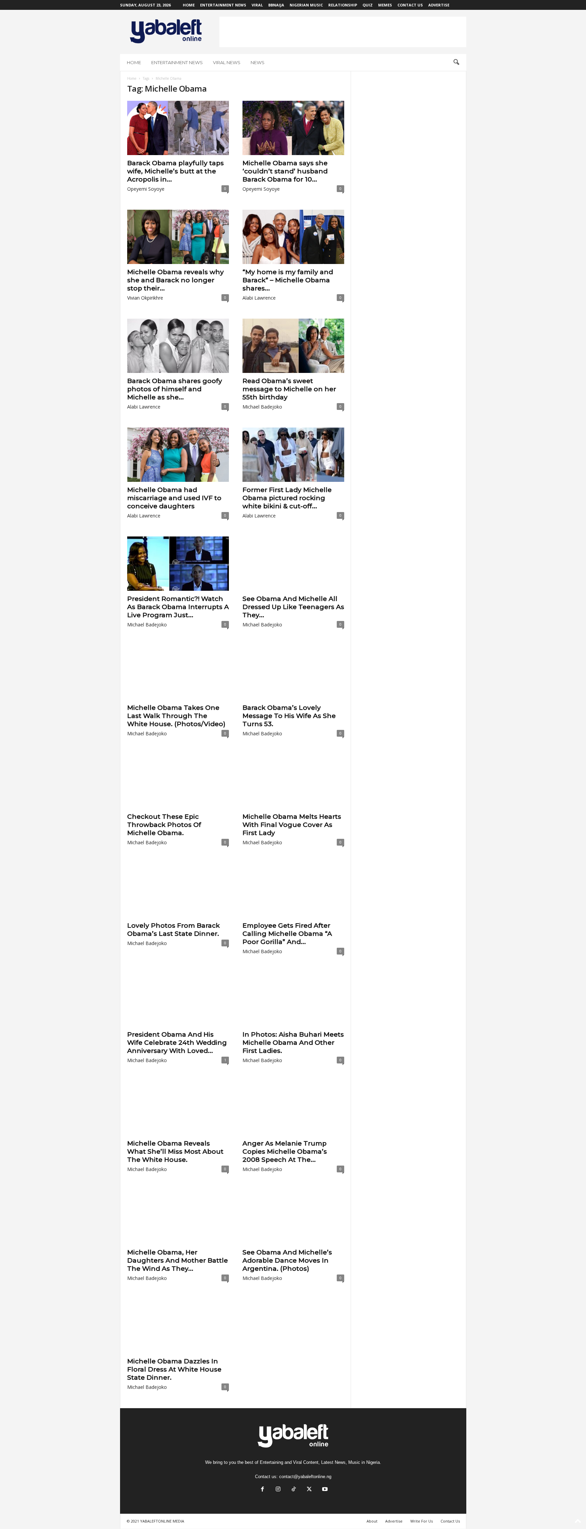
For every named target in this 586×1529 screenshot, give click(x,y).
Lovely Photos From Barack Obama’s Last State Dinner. (173, 930)
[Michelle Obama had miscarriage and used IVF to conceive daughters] (178, 455)
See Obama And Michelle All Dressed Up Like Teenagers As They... (293, 607)
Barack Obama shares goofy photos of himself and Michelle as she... (174, 389)
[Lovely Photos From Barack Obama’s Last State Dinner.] (178, 890)
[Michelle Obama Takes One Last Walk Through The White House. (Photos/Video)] (178, 672)
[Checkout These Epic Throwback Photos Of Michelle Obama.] (178, 781)
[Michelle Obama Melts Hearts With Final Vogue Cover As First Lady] (293, 781)
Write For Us (421, 1521)
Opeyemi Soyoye (145, 189)
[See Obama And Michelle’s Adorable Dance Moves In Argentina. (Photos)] (293, 1217)
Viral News (226, 62)
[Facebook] (262, 1489)
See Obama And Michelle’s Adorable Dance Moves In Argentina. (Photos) (287, 1260)
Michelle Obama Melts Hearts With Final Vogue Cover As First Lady (291, 825)
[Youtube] (324, 1489)
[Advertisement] (342, 32)
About (372, 1521)
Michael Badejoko (262, 406)
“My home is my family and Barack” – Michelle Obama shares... (287, 280)
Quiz (368, 4)
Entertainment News (223, 4)
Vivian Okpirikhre (145, 298)
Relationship (342, 4)
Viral (257, 4)
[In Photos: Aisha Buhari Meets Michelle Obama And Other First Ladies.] (293, 999)
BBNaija (276, 4)
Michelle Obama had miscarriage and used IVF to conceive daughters (174, 498)
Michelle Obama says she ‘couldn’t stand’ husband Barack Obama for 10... (285, 171)
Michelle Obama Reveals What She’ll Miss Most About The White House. (175, 1151)
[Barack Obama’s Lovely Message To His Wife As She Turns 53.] (293, 672)
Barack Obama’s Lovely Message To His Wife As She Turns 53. (289, 716)
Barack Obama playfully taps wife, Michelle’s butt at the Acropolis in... (175, 171)
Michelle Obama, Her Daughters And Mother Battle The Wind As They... (177, 1260)
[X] (309, 1489)
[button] (456, 62)
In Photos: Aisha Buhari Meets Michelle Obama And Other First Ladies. (293, 1043)
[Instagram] (278, 1489)
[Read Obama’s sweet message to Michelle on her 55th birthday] (293, 346)
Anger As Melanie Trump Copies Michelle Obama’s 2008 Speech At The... (284, 1151)
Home (189, 4)
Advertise (438, 4)
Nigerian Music (306, 4)
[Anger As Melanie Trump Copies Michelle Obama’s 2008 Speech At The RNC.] (293, 1108)
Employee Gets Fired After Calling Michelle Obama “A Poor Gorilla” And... (287, 934)
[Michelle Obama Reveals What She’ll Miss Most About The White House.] (178, 1108)
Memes (385, 4)
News (258, 62)
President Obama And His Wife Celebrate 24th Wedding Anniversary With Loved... (177, 1043)
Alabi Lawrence (259, 298)
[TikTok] (293, 1489)
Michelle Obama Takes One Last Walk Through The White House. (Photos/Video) (176, 716)
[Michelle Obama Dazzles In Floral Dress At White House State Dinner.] (178, 1326)
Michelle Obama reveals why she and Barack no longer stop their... (175, 280)
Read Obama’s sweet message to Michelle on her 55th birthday (289, 389)
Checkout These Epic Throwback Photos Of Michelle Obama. (164, 825)
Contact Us (410, 4)
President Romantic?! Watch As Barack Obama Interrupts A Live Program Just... (178, 607)
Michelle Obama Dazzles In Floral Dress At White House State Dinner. (174, 1369)
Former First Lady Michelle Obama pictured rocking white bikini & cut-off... (287, 498)
